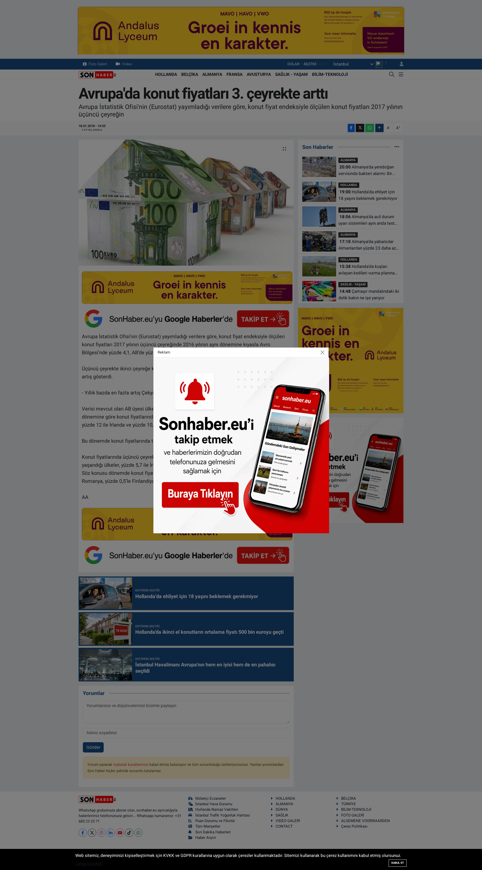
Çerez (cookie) (89, 863)
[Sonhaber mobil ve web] (241, 444)
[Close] (323, 352)
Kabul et (397, 862)
